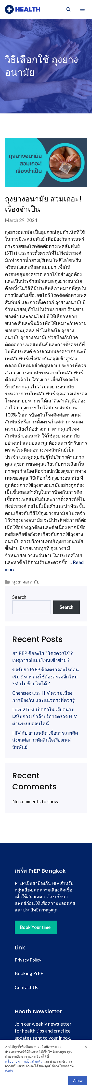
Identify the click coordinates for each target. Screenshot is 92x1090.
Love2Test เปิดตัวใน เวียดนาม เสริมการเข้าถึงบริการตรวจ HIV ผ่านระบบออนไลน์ (44, 716)
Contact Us (26, 987)
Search (19, 597)
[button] (68, 9)
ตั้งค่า (9, 1071)
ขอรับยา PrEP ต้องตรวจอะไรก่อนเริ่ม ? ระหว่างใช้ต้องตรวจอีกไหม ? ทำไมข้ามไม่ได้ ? (45, 676)
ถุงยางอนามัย (25, 581)
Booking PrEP (29, 973)
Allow (77, 1080)
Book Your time (35, 927)
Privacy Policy (28, 960)
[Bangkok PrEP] (22, 9)
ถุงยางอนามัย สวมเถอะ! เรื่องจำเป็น (43, 204)
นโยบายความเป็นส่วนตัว (23, 1061)
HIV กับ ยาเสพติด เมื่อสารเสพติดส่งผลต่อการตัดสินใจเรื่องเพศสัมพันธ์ (45, 740)
